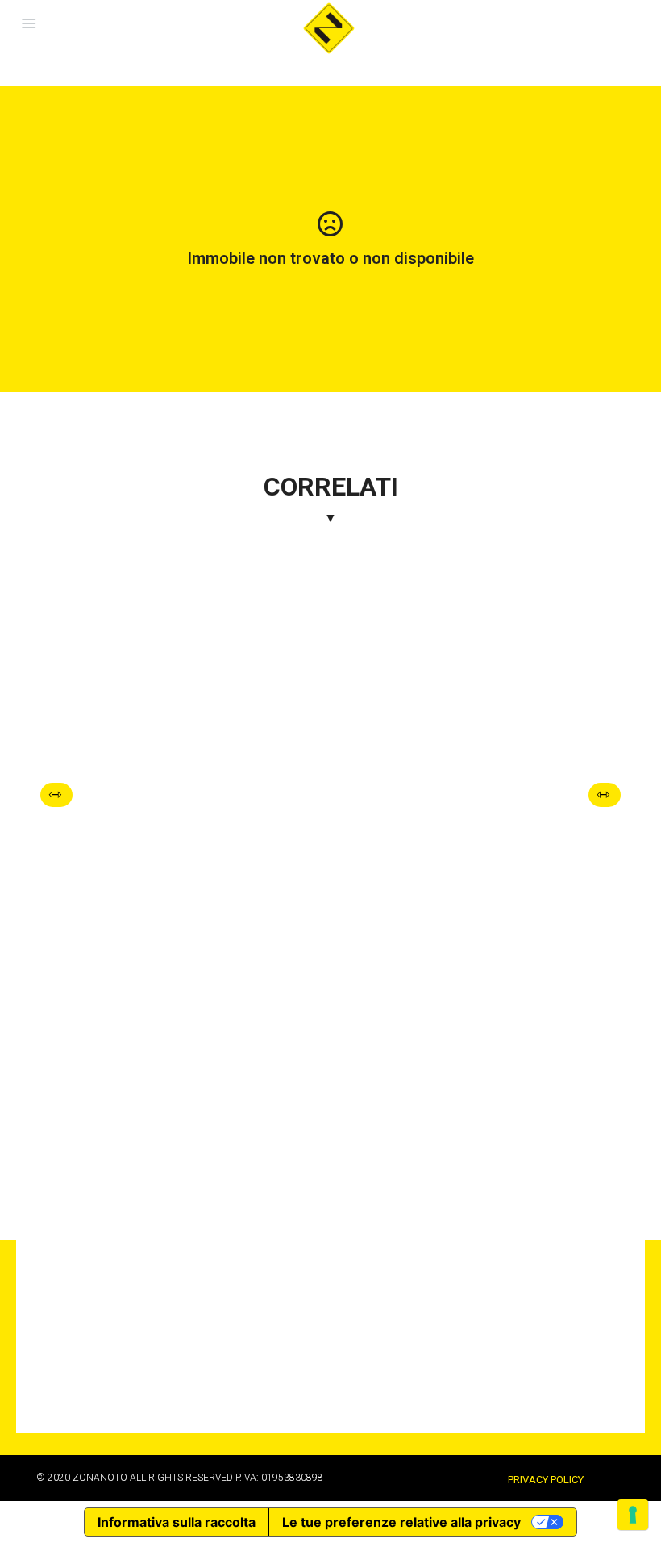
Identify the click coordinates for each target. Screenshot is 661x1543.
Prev (60, 795)
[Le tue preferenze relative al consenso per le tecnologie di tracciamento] (632, 1514)
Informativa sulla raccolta (177, 1522)
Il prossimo (609, 795)
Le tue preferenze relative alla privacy (401, 1522)
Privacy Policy (546, 1480)
